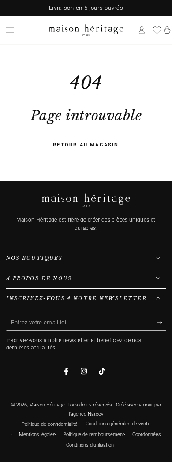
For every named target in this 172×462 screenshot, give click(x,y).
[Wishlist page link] (157, 30)
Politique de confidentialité (50, 424)
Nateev (95, 414)
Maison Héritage (47, 405)
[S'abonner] (161, 322)
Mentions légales (37, 434)
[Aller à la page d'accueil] (86, 30)
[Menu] (10, 30)
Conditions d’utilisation (90, 445)
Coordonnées (146, 434)
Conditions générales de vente (118, 424)
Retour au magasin (86, 145)
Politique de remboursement (93, 434)
